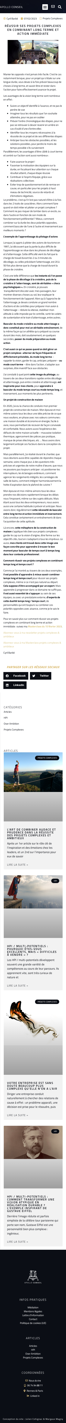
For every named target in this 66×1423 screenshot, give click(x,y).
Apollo (11, 7)
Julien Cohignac (34, 1419)
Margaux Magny (54, 1419)
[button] (45, 7)
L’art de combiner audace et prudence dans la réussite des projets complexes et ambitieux (31, 833)
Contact (33, 1319)
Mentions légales (33, 1311)
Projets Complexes (53, 18)
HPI (6, 718)
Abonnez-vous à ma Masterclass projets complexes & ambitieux (32, 644)
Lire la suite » (17, 864)
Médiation (33, 1307)
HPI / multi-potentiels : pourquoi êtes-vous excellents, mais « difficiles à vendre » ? (32, 950)
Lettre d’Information (33, 1315)
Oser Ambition (11, 724)
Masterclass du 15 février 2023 (45, 626)
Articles (8, 712)
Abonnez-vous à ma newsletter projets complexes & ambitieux (31, 635)
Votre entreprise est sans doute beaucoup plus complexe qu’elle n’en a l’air (32, 1086)
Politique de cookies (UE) (33, 1323)
